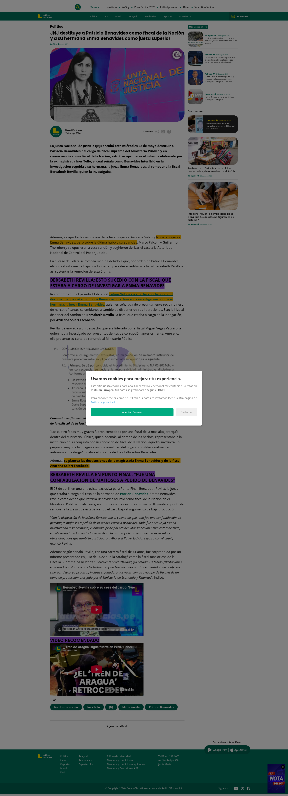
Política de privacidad (103, 402)
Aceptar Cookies (132, 412)
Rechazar (186, 412)
